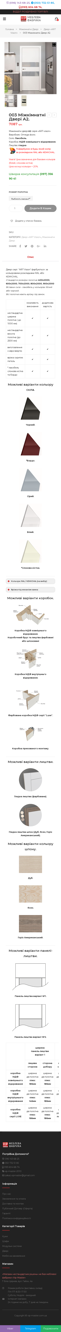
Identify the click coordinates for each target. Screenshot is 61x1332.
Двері (5, 1251)
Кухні (5, 1236)
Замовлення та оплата (14, 1198)
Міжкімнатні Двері (28, 29)
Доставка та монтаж (13, 1203)
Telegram (30, 1328)
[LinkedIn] (45, 246)
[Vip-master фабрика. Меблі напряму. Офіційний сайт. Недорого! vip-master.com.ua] (30, 18)
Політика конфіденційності (16, 1218)
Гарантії (6, 1213)
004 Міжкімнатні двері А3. (54, 115)
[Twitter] (26, 246)
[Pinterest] (32, 246)
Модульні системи (12, 1246)
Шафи (5, 1241)
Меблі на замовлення (13, 1256)
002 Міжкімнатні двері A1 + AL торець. (49, 115)
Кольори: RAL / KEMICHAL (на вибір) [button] (29, 581)
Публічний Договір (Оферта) (17, 1208)
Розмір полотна (18, 192)
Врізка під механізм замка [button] (24, 590)
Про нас (6, 1194)
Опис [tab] (30, 257)
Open (4, 19)
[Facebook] (20, 246)
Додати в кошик (40, 208)
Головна (9, 29)
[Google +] (38, 246)
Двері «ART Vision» (31, 237)
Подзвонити (50, 1328)
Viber (10, 1328)
